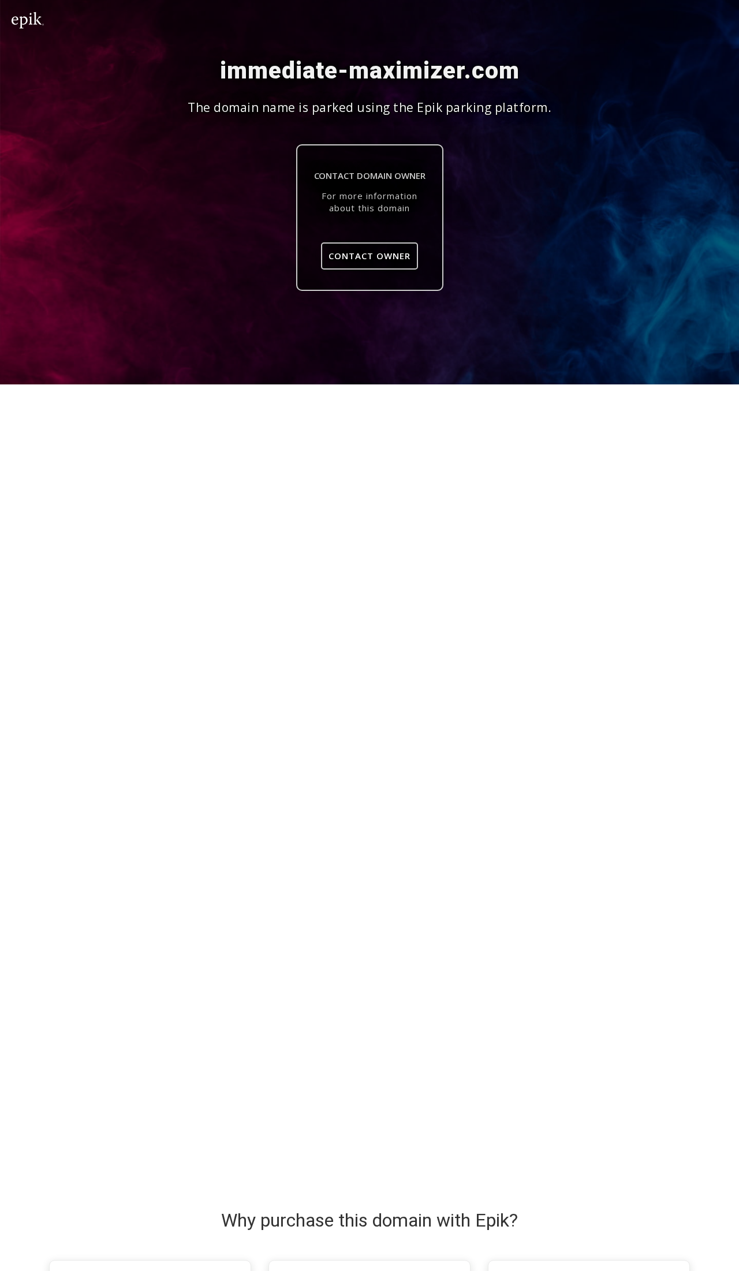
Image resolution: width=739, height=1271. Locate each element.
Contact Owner (369, 255)
